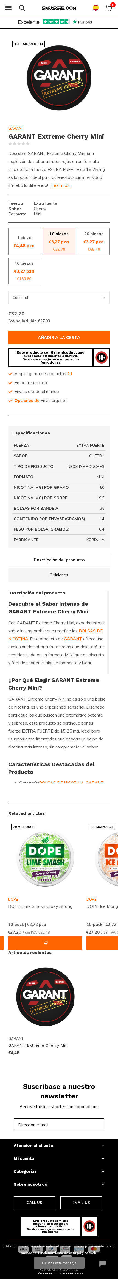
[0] (108, 8)
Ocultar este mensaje (59, 1263)
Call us (34, 1202)
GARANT (16, 128)
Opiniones (59, 575)
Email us (81, 1202)
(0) (33, 143)
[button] (8, 8)
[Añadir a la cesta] (45, 943)
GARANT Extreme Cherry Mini (38, 1045)
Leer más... (61, 185)
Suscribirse (88, 1124)
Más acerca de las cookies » (60, 1273)
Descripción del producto (59, 559)
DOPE (13, 899)
